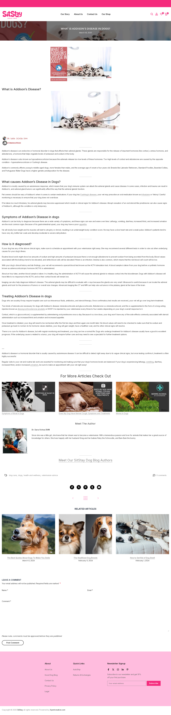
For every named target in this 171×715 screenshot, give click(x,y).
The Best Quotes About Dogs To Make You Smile (28, 558)
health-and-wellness (32, 475)
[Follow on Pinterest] (127, 669)
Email (90, 590)
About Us (78, 14)
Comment (6, 601)
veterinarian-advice (50, 475)
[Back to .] (85, 498)
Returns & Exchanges (82, 675)
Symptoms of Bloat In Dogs (13, 413)
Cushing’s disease (88, 195)
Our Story (65, 14)
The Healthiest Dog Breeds (85, 558)
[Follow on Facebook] (108, 669)
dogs (20, 475)
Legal (47, 691)
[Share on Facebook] (72, 487)
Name (5, 590)
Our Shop (106, 14)
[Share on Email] (99, 487)
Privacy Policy (50, 686)
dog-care (13, 475)
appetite (83, 224)
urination (34, 365)
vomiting (150, 362)
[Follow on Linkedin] (123, 669)
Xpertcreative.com (57, 710)
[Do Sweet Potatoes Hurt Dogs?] (73, 498)
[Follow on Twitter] (113, 669)
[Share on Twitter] (79, 487)
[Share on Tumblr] (92, 487)
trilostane (145, 195)
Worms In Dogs (122, 413)
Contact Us (92, 14)
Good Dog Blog (51, 675)
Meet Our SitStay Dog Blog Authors (85, 460)
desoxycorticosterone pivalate (31, 309)
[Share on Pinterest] (85, 487)
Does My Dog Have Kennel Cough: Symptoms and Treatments (84, 413)
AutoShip (76, 669)
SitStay (20, 710)
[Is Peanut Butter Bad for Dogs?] (98, 498)
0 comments (161, 475)
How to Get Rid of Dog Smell (142, 558)
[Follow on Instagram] (118, 669)
